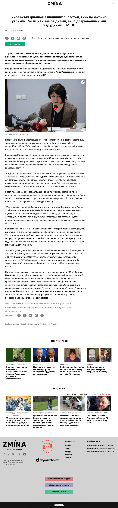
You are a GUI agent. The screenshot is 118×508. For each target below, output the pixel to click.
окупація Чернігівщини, (43, 308)
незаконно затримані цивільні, (61, 304)
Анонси (68, 457)
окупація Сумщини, (27, 308)
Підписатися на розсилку (59, 485)
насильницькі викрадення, (39, 304)
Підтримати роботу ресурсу (59, 479)
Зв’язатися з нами (59, 491)
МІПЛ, (27, 304)
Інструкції (69, 451)
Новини (68, 445)
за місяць (84, 394)
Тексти (68, 448)
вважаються (11, 284)
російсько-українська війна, (62, 308)
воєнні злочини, (18, 304)
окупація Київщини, (12, 308)
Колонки (68, 454)
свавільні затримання (13, 312)
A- (38, 38)
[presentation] (9, 403)
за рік (94, 394)
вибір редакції (105, 394)
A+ (33, 38)
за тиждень (71, 394)
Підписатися (15, 44)
